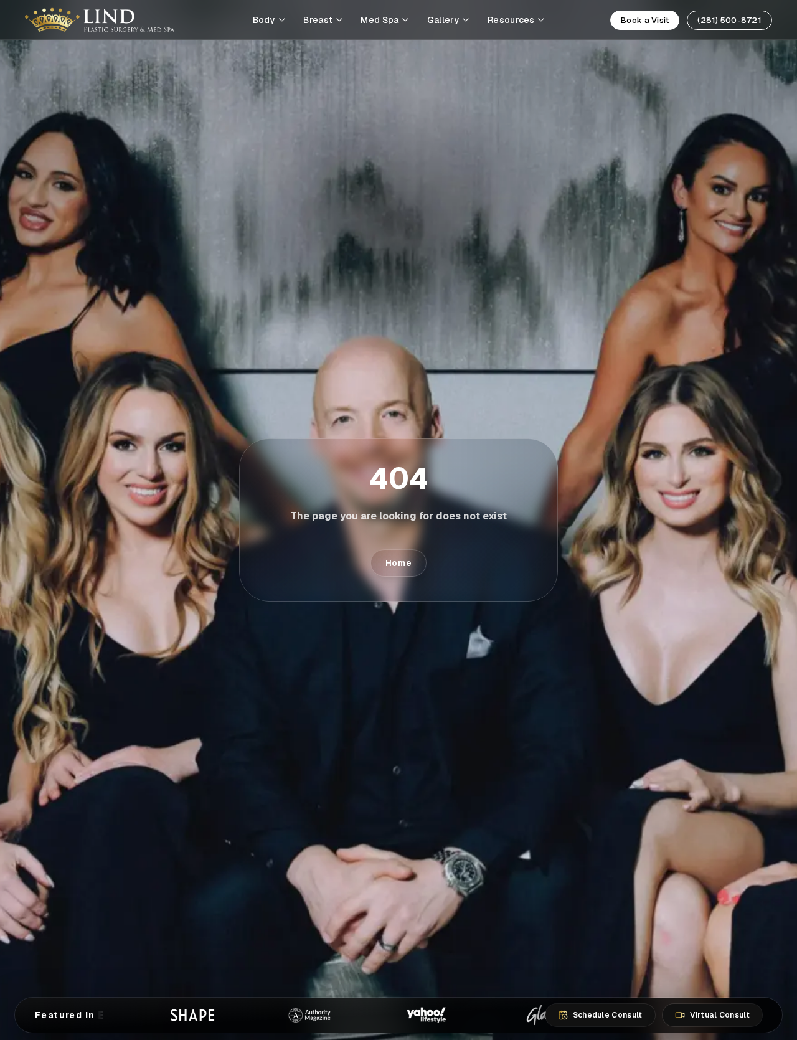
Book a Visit (645, 20)
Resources (511, 20)
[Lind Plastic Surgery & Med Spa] (99, 19)
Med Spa (379, 20)
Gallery (443, 20)
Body (264, 20)
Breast (317, 20)
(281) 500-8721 (729, 20)
